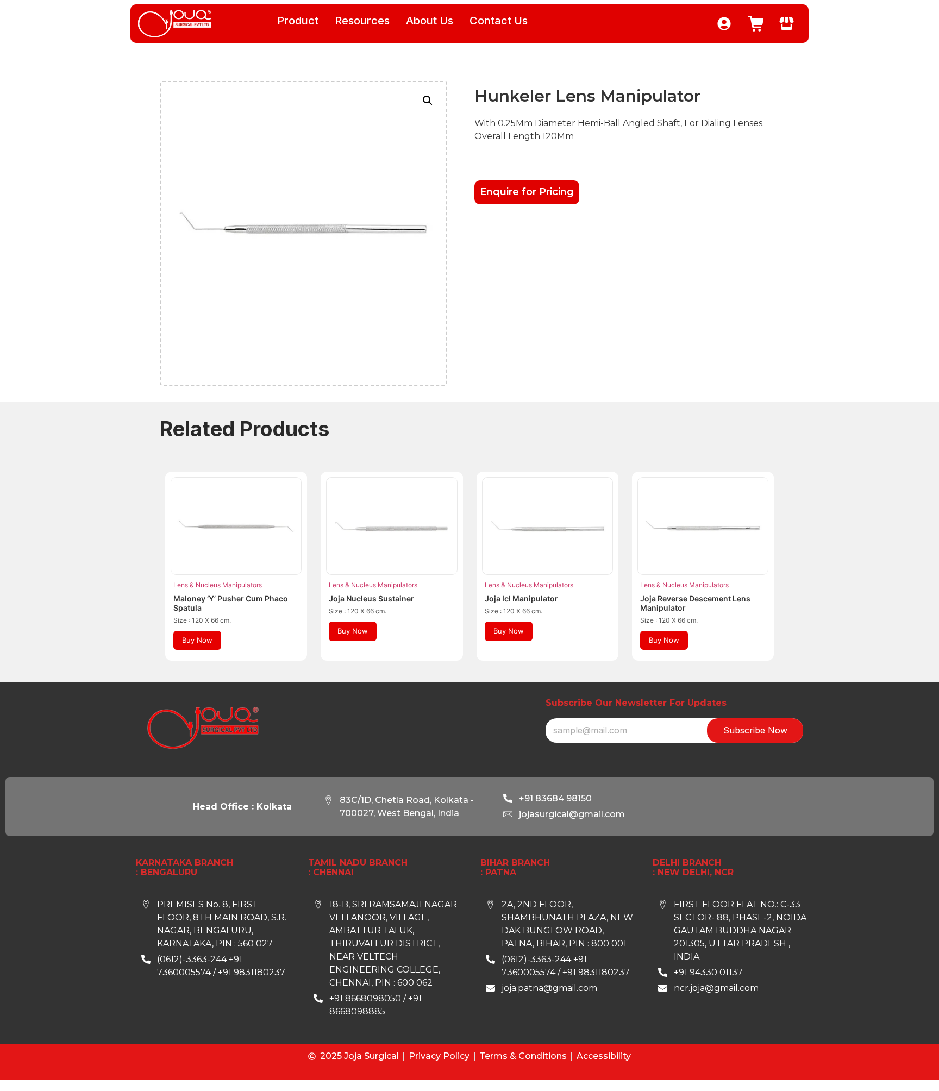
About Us (429, 20)
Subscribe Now (755, 730)
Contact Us (499, 20)
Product (297, 20)
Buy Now (197, 640)
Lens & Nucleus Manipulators (217, 585)
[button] (427, 100)
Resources (362, 20)
